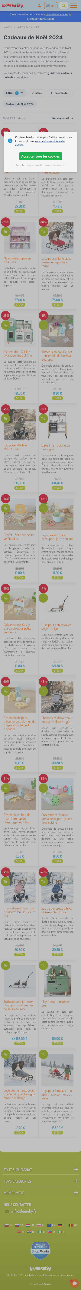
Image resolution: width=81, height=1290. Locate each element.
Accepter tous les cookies (40, 156)
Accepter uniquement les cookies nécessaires (40, 165)
